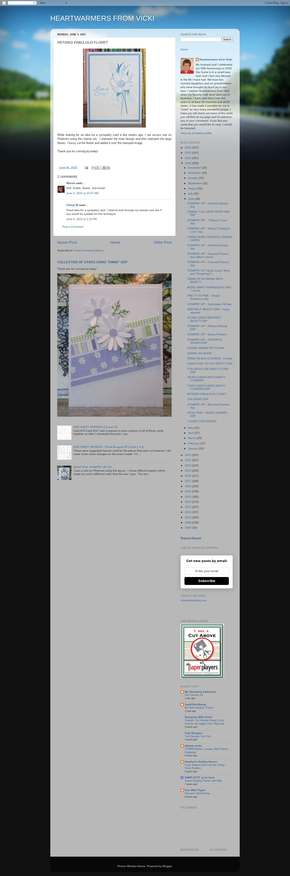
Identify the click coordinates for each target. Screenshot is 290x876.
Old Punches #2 (194, 695)
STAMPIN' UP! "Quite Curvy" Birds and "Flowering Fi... (208, 272)
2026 (188, 147)
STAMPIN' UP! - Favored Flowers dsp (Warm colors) (208, 255)
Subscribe (206, 581)
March (192, 438)
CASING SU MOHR (199, 353)
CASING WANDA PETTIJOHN (205, 348)
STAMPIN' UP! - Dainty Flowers (206, 334)
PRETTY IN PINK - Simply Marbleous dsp (203, 297)
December (195, 167)
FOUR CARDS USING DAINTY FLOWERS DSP (206, 387)
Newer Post (67, 242)
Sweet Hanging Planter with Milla (203, 780)
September (195, 183)
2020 (188, 465)
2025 (188, 152)
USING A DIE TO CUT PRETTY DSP (210, 363)
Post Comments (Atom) (89, 250)
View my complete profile (196, 133)
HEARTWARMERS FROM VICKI (102, 18)
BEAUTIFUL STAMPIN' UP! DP (92, 467)
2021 (188, 460)
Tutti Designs (194, 733)
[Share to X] (101, 168)
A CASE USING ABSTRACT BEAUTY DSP (204, 319)
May (191, 427)
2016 (188, 486)
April (191, 432)
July (191, 193)
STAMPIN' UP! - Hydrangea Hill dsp (209, 304)
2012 (188, 507)
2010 (188, 517)
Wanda (70, 183)
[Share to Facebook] (105, 168)
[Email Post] (86, 167)
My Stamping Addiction (200, 691)
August (192, 188)
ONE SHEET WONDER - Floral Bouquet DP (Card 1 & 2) (108, 447)
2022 (188, 455)
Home (115, 242)
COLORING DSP (197, 399)
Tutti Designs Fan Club (198, 736)
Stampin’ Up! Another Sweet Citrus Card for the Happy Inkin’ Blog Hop (204, 722)
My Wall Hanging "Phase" (199, 707)
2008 (188, 527)
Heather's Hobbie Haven (201, 761)
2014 (188, 496)
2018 (188, 475)
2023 (188, 163)
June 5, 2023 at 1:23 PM (81, 219)
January (193, 448)
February (194, 443)
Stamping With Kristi (198, 717)
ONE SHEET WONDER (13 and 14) (95, 427)
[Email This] (93, 168)
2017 (188, 481)
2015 (188, 491)
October (193, 178)
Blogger (167, 866)
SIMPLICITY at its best (199, 777)
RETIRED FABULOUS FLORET (206, 394)
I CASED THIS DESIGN (201, 421)
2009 (188, 522)
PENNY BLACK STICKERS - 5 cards (209, 358)
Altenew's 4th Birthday (197, 793)
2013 (188, 501)
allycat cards (193, 745)
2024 (188, 158)
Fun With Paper (195, 790)
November (195, 172)
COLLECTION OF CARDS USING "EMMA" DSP (92, 262)
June (191, 198)
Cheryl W (72, 205)
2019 (188, 470)
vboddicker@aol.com (194, 600)
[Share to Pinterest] (108, 168)
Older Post (163, 242)
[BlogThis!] (97, 168)
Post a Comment (72, 226)
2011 (188, 512)
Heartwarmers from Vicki (216, 59)
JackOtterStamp (195, 704)
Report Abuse (191, 538)
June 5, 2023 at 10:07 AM (82, 193)
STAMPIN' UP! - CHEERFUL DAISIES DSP (204, 341)
